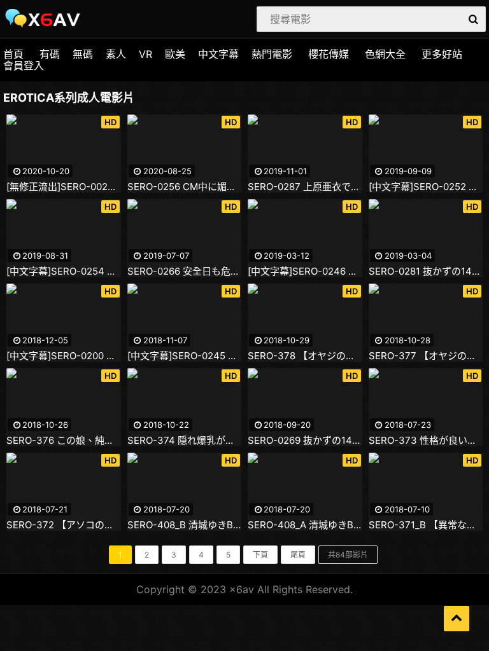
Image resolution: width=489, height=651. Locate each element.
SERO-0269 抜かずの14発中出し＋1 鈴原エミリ (305, 440)
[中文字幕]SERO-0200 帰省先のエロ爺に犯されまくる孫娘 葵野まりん (63, 356)
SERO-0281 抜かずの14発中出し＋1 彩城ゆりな (426, 271)
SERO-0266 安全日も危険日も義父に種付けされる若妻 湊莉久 (184, 271)
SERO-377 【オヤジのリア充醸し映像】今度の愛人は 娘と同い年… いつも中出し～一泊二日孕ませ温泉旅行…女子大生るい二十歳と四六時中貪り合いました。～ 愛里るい (426, 356)
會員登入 (23, 65)
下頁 (260, 554)
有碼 (49, 54)
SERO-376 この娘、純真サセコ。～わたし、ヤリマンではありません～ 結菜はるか (63, 440)
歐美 (175, 54)
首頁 (13, 54)
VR (145, 54)
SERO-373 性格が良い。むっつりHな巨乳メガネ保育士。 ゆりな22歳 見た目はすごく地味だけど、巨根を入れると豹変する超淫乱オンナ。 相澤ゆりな (426, 440)
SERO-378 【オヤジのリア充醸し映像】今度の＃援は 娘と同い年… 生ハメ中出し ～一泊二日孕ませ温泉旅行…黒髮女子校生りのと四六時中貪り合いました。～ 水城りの (305, 356)
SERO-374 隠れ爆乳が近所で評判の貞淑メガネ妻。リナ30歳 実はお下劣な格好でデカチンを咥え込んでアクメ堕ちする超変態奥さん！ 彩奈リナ (184, 440)
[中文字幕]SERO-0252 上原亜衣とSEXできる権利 (426, 187)
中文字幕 (218, 54)
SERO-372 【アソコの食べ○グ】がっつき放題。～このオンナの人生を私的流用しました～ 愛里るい (63, 525)
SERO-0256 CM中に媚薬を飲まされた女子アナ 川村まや (184, 187)
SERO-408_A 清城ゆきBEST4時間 (305, 525)
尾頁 (298, 554)
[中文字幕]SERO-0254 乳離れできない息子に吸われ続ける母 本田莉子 (63, 271)
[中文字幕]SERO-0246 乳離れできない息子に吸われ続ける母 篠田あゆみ (305, 271)
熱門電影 (272, 54)
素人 (116, 54)
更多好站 (442, 54)
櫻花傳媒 (328, 54)
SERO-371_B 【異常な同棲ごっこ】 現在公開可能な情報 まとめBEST (426, 525)
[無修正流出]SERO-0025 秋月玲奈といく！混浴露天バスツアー (63, 187)
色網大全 (385, 54)
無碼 (83, 54)
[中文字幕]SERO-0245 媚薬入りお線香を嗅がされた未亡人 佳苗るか (184, 356)
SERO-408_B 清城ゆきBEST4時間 (184, 525)
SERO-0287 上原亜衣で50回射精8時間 (305, 187)
